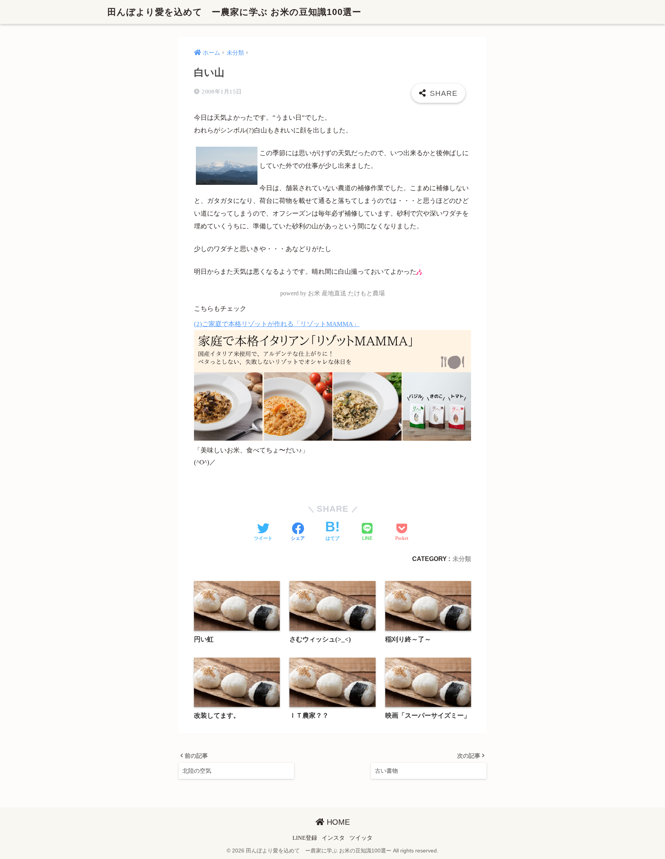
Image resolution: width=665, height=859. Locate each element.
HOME (337, 822)
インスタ (333, 838)
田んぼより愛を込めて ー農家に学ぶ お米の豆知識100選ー (234, 12)
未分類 (462, 558)
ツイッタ (361, 838)
